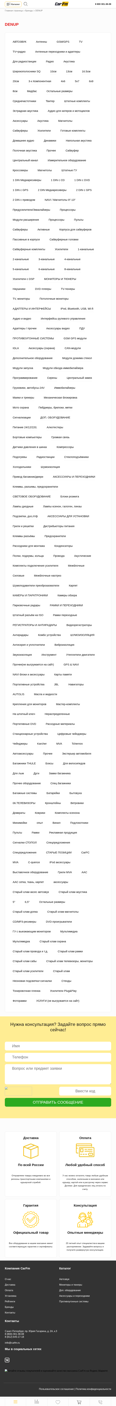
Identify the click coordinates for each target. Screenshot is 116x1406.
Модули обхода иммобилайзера (63, 368)
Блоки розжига (69, 496)
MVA (59, 743)
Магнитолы (65, 120)
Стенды (66, 980)
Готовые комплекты (72, 130)
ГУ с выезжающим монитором (32, 931)
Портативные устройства (28, 684)
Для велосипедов (74, 763)
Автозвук (64, 1279)
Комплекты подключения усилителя (35, 565)
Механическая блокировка (60, 397)
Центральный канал (25, 160)
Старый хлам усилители (28, 971)
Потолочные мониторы (54, 298)
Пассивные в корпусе (26, 239)
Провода (58, 555)
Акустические (82, 555)
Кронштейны (53, 803)
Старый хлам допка (25, 911)
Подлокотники (79, 822)
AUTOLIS (18, 694)
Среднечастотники (24, 101)
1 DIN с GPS (20, 190)
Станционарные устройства (30, 733)
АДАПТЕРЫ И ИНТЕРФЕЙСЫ (32, 308)
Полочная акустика (25, 150)
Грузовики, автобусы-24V (29, 387)
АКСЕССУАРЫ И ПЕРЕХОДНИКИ (74, 476)
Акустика (69, 61)
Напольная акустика (79, 140)
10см (53, 71)
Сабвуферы (20, 130)
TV (80, 41)
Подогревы (20, 457)
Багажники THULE (24, 763)
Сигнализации (22, 417)
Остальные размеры (59, 91)
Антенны (41, 41)
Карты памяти (63, 674)
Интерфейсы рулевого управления (63, 318)
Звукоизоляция (22, 654)
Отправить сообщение (58, 1102)
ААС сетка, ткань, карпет (28, 882)
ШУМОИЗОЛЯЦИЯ (82, 635)
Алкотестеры (55, 427)
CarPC (85, 852)
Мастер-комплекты (68, 704)
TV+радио (19, 51)
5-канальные (21, 269)
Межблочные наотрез (47, 575)
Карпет (73, 585)
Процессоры (68, 209)
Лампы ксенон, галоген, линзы (62, 506)
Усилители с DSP (23, 279)
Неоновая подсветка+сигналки (32, 980)
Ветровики (77, 803)
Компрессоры (65, 447)
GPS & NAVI (71, 664)
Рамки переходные (65, 615)
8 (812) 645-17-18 (14, 1337)
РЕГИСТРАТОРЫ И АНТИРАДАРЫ (35, 625)
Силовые (18, 575)
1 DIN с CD (58, 180)
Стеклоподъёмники (76, 457)
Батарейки (53, 793)
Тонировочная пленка (26, 990)
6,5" (27, 901)
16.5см (86, 71)
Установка (10, 1296)
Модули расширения (26, 219)
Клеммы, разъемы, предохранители (35, 486)
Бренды (9, 1307)
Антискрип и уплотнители (29, 644)
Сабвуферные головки (64, 239)
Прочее (51, 150)
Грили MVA (65, 872)
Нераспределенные (57, 714)
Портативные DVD (24, 723)
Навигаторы (76, 684)
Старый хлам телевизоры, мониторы (69, 961)
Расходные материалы (60, 723)
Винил (57, 822)
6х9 (91, 81)
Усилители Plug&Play (63, 990)
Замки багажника (60, 773)
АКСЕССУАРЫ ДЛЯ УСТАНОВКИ (68, 516)
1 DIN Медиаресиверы (27, 180)
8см (15, 91)
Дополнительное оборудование (33, 358)
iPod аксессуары (60, 862)
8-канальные (72, 269)
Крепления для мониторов (29, 704)
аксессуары (60, 882)
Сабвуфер (72, 150)
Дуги (36, 773)
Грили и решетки (23, 526)
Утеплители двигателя (80, 654)
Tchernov (77, 743)
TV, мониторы (21, 298)
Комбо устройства (49, 635)
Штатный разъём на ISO (28, 615)
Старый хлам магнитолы (63, 911)
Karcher (42, 743)
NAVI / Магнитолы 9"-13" (60, 199)
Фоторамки (20, 1000)
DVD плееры (43, 288)
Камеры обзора (67, 595)
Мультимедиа (68, 931)
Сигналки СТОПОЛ (25, 842)
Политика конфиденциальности (93, 1389)
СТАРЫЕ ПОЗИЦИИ (59, 852)
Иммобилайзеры (64, 387)
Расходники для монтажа (29, 545)
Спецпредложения (58, 842)
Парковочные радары (26, 605)
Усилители (44, 130)
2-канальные (21, 259)
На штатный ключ (24, 714)
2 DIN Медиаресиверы (52, 190)
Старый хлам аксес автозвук (31, 892)
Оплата (9, 1290)
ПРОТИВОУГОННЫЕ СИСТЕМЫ (33, 338)
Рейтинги (10, 1301)
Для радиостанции (24, 61)
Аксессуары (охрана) (42, 348)
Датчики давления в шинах (30, 447)
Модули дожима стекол (77, 358)
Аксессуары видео (58, 328)
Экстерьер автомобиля (76, 753)
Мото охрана (21, 407)
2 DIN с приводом (24, 199)
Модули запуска (23, 368)
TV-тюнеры (68, 288)
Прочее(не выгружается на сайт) (33, 664)
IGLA (16, 348)
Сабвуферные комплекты (29, 249)
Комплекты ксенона (67, 812)
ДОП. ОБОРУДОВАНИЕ (55, 417)
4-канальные (72, 259)
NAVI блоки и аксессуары (29, 674)
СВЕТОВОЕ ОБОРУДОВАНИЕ (32, 496)
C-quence (34, 862)
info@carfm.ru (12, 1342)
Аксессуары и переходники (74, 1296)
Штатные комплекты (77, 101)
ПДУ (82, 328)
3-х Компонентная (40, 81)
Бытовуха (75, 793)
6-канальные (47, 269)
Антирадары (20, 635)
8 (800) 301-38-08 (14, 1334)
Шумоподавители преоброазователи (36, 585)
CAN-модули (73, 348)
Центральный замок (79, 377)
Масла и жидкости (45, 694)
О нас (8, 1279)
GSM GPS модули (75, 338)
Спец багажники (60, 783)
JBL (56, 684)
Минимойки (20, 822)
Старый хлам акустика (73, 892)
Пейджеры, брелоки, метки (55, 407)
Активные (43, 229)
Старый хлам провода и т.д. (30, 951)
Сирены (52, 377)
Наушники (19, 288)
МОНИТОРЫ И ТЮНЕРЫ (60, 279)
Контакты (10, 1312)
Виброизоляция (64, 644)
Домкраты (19, 812)
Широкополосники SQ (26, 71)
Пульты (78, 219)
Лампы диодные (23, 506)
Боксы (49, 763)
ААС (84, 872)
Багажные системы (25, 793)
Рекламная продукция (63, 832)
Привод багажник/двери (28, 476)
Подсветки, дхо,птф (25, 516)
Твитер (50, 101)
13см (69, 71)
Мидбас (32, 91)
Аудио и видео (22, 318)
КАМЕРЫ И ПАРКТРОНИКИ (30, 595)
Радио (50, 61)
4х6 (63, 81)
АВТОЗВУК (19, 41)
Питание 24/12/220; (25, 427)
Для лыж (18, 773)
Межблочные (76, 565)
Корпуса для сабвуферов (75, 229)
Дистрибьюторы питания (58, 526)
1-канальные (86, 249)
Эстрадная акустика (25, 110)
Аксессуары (20, 120)
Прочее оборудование (27, 783)
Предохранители (55, 536)
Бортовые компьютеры (27, 437)
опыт (40, 822)
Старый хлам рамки (70, 951)
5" (14, 901)
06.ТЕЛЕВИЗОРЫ (24, 803)
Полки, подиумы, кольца (28, 555)
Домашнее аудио (23, 140)
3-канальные (47, 259)
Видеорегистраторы (79, 625)
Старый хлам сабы (25, 961)
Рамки (35, 832)
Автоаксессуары (23, 753)
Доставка (10, 1284)
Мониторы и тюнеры (70, 1284)
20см (16, 81)
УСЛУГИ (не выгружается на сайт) (57, 1000)
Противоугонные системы (74, 1301)
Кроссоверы (20, 170)
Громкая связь (60, 437)
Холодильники (22, 466)
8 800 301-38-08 (103, 4)
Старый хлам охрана (53, 941)
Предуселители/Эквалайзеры (31, 209)
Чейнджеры (20, 743)
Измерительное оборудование (67, 160)
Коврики (40, 812)
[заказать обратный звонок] (100, 1402)
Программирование (25, 377)
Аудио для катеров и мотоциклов (69, 110)
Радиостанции (46, 457)
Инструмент (49, 654)
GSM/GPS (63, 41)
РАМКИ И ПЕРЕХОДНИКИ (66, 605)
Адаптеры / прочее (25, 328)
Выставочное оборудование (30, 872)
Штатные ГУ (69, 170)
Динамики (50, 140)
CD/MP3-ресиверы (24, 921)
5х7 (77, 81)
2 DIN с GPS (84, 190)
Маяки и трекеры (23, 397)
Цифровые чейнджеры (71, 733)
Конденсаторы (63, 545)
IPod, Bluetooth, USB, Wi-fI (77, 308)
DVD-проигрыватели (59, 921)
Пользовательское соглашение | (57, 1389)
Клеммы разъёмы (24, 536)
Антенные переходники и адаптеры (57, 51)
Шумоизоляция (50, 466)
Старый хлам (61, 971)
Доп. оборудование (70, 1290)
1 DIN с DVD (82, 180)
